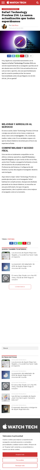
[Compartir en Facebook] (9, 55)
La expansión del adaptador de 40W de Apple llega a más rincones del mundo (23, 266)
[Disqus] (20, 314)
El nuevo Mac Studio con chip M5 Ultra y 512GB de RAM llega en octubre (24, 278)
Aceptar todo (20, 454)
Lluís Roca (15, 25)
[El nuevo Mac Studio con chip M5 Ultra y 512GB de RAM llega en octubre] (6, 278)
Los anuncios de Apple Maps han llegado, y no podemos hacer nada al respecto (25, 255)
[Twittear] (13, 55)
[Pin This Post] (24, 243)
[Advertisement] (20, 102)
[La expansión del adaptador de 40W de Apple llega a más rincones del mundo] (6, 267)
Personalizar (20, 460)
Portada (11, 239)
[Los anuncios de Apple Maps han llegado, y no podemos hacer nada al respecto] (6, 256)
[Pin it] (22, 55)
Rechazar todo (20, 465)
